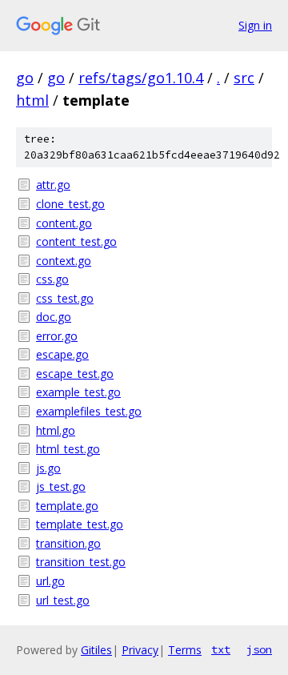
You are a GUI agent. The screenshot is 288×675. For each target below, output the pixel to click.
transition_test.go (81, 561)
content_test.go (76, 241)
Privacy (140, 649)
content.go (64, 223)
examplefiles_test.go (89, 411)
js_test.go (61, 486)
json (259, 649)
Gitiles (96, 649)
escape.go (62, 354)
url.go (50, 581)
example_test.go (78, 392)
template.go (67, 505)
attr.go (53, 184)
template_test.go (79, 524)
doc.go (53, 316)
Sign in (255, 25)
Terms (185, 649)
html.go (55, 430)
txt (220, 649)
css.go (52, 279)
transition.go (68, 543)
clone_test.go (70, 203)
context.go (63, 260)
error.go (57, 336)
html (32, 100)
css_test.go (65, 298)
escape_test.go (75, 373)
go (25, 77)
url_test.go (63, 600)
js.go (48, 468)
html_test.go (68, 448)
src (244, 77)
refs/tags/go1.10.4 (140, 77)
